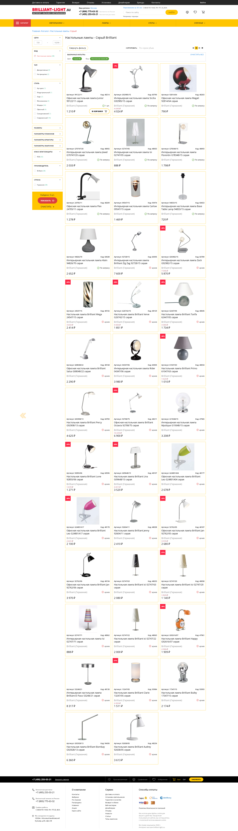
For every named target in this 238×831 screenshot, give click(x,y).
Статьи (108, 816)
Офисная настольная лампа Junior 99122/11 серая (85, 100)
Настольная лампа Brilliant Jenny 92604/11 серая (131, 532)
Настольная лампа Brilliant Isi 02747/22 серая (135, 640)
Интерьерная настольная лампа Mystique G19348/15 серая (178, 424)
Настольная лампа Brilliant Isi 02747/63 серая (135, 586)
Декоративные (43, 70)
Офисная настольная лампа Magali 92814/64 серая (180, 100)
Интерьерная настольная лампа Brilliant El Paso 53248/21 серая (84, 694)
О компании (79, 789)
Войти (203, 2)
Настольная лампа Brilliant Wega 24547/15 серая (84, 316)
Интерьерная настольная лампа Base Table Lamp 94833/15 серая (181, 208)
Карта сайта (76, 811)
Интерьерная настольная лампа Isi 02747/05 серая (133, 154)
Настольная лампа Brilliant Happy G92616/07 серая (179, 640)
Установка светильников (114, 797)
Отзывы (90, 2)
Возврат (75, 2)
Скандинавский (44, 114)
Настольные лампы (59, 31)
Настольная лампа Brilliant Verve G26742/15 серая (131, 316)
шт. (179, 779)
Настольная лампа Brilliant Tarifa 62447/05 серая (179, 316)
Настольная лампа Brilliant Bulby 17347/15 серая (179, 694)
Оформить (196, 779)
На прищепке (43, 74)
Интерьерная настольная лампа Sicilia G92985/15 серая (135, 100)
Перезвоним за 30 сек (132, 8)
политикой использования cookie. (153, 820)
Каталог (24, 23)
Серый (76, 59)
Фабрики (75, 797)
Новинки (75, 805)
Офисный (41, 109)
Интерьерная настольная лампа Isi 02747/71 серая (85, 640)
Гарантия (60, 2)
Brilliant (41, 171)
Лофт (40, 97)
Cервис (109, 789)
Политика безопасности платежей (152, 808)
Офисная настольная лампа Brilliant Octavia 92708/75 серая (133, 424)
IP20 (40, 157)
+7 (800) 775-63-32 (97, 11)
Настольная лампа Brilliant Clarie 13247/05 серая (131, 694)
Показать (46, 200)
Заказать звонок (62, 779)
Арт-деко (41, 88)
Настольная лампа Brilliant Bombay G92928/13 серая (86, 748)
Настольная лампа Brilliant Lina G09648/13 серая (131, 478)
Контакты (156, 2)
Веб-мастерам (110, 805)
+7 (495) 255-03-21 (97, 14)
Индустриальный (44, 92)
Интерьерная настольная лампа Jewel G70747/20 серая (87, 154)
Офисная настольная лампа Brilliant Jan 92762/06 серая (88, 586)
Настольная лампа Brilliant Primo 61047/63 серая (179, 370)
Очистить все (197, 55)
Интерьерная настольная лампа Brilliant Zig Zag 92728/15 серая (131, 262)
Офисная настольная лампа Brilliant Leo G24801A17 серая (86, 532)
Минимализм (43, 101)
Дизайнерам (124, 2)
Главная (36, 31)
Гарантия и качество (113, 800)
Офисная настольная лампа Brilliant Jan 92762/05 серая (182, 532)
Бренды (140, 2)
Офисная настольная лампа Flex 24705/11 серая (84, 208)
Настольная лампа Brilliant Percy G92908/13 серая (84, 424)
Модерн (41, 105)
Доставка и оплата (40, 2)
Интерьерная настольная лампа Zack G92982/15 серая (181, 262)
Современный (44, 118)
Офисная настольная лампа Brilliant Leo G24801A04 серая (180, 478)
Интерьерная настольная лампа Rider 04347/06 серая (134, 370)
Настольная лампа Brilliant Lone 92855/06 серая (84, 478)
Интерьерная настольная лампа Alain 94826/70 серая (87, 262)
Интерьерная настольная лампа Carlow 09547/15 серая (135, 208)
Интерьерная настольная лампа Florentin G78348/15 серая (178, 154)
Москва (93, 8)
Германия (42, 185)
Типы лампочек (111, 819)
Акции (74, 808)
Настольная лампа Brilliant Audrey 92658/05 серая (132, 748)
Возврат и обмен (111, 802)
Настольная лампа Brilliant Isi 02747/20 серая (182, 586)
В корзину (97, 111)
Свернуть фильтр (77, 48)
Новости (108, 813)
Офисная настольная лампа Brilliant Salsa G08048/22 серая (86, 370)
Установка (106, 2)
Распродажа (76, 802)
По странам (76, 800)
